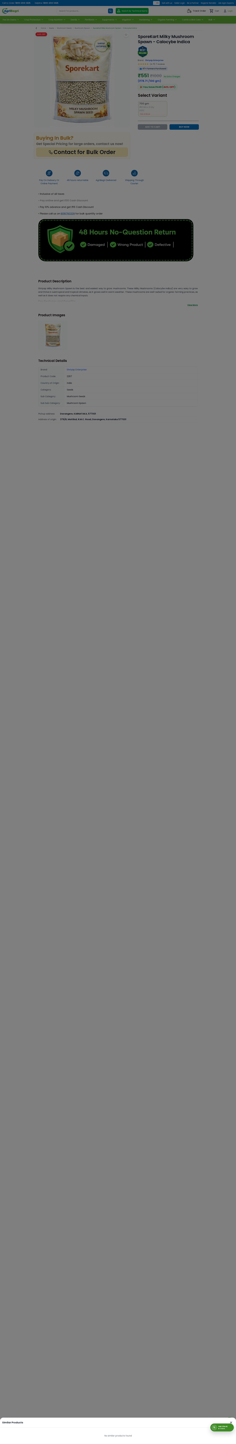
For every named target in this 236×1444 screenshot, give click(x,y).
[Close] (231, 1422)
